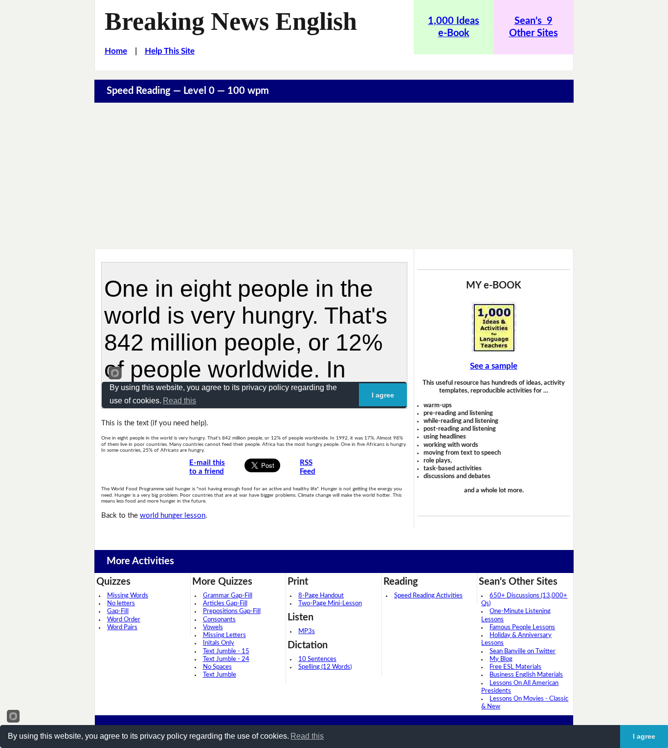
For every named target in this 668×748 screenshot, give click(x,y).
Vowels (213, 627)
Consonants (219, 619)
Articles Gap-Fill (225, 603)
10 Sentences (317, 659)
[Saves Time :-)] (494, 327)
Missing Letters (224, 635)
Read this (307, 736)
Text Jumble (219, 675)
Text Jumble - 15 (226, 651)
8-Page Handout (321, 596)
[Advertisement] (334, 176)
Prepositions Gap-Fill (232, 611)
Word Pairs (122, 627)
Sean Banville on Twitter (523, 651)
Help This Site (170, 51)
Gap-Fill (118, 611)
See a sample (493, 366)
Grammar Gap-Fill (227, 596)
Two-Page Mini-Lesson (330, 603)
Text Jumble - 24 (226, 659)
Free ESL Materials (515, 667)
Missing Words (127, 596)
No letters (121, 603)
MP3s (306, 631)
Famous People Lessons (522, 627)
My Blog (501, 659)
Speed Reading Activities (428, 596)
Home (116, 51)
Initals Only (218, 643)
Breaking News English (231, 21)
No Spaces (217, 667)
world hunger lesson (172, 515)
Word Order (123, 619)
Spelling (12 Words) (325, 667)
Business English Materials (526, 675)
